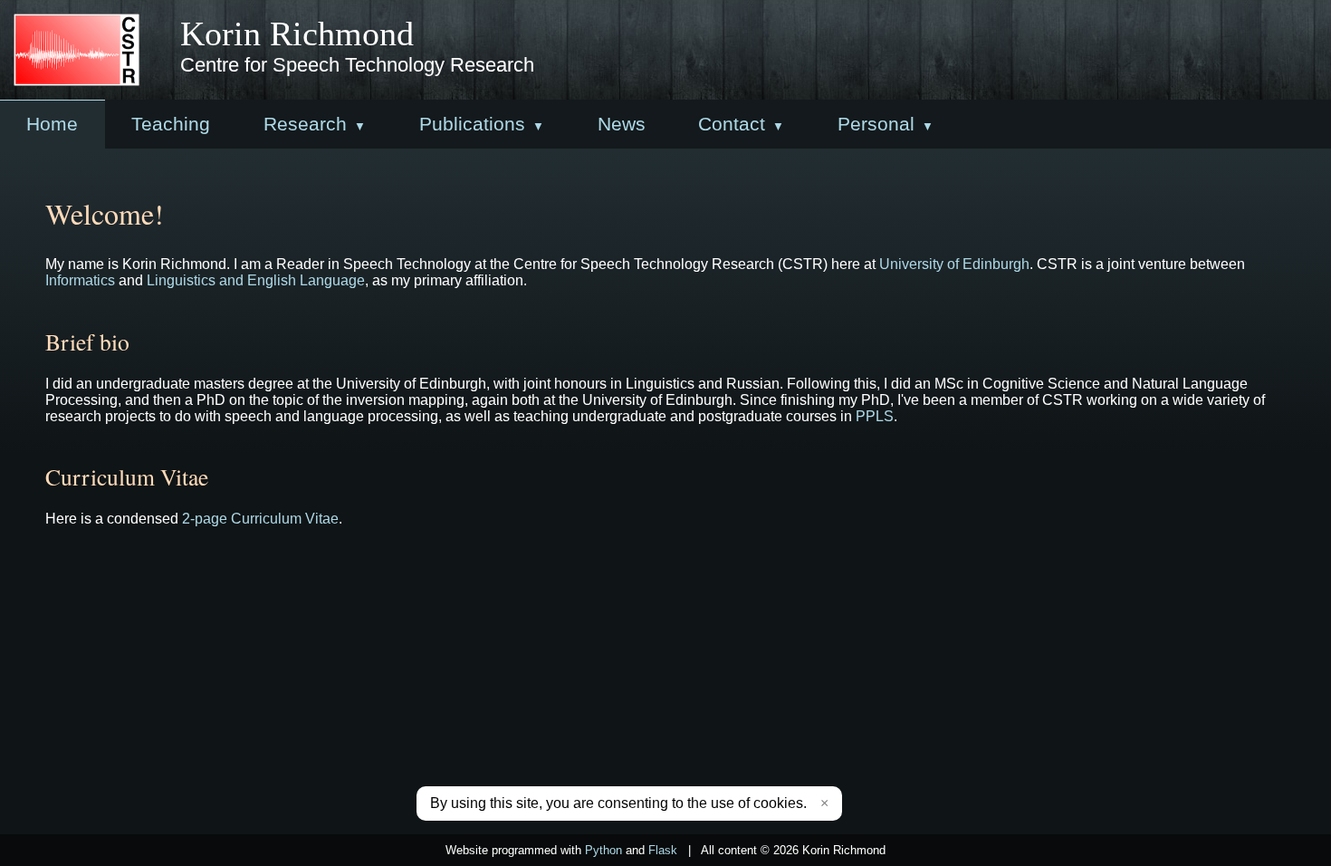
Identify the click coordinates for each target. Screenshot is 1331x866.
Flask (662, 850)
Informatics (80, 280)
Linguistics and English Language (256, 280)
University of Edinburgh (954, 264)
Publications (472, 123)
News (622, 123)
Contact (731, 123)
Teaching (170, 123)
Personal (876, 123)
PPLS (875, 416)
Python (603, 850)
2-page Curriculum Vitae (260, 518)
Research (305, 123)
